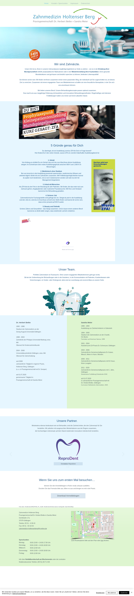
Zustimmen (124, 593)
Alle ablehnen (112, 593)
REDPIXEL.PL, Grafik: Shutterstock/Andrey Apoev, (45, 506)
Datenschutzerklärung (19, 594)
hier (102, 540)
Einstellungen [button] (100, 593)
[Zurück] (11, 454)
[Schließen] (131, 592)
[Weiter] (123, 454)
